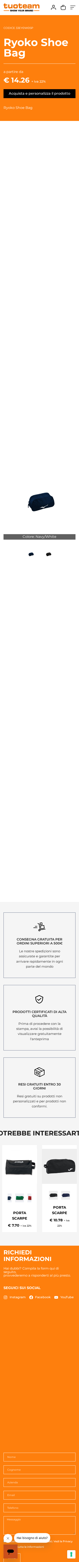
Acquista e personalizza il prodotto (39, 93)
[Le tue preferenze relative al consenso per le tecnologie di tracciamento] (71, 1554)
